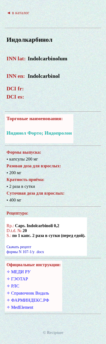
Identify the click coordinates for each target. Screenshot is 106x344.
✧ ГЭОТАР (17, 279)
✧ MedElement (20, 307)
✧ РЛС (13, 286)
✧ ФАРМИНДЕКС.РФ (28, 300)
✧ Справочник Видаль (28, 293)
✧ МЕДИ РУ (18, 271)
